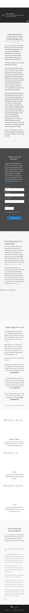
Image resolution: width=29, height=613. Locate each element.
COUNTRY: (7, 206)
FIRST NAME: (7, 187)
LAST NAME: (7, 192)
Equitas (6, 534)
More (5, 599)
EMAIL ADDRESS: (8, 198)
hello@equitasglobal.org (18, 610)
